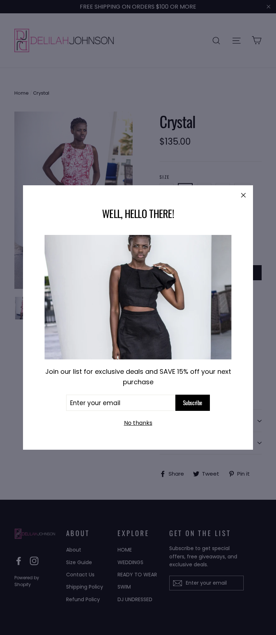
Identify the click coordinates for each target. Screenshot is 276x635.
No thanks (138, 423)
